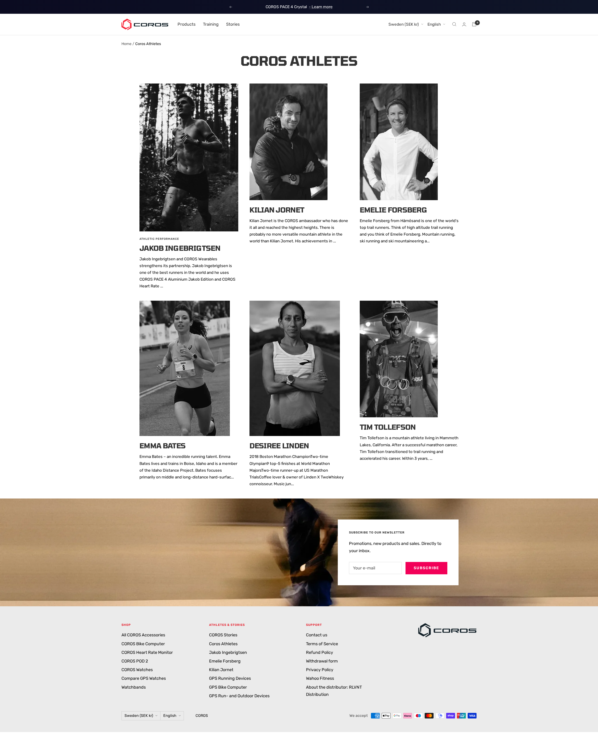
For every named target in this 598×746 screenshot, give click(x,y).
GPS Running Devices (230, 678)
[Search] (454, 24)
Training (211, 24)
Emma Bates (162, 445)
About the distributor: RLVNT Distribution (334, 691)
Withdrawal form (322, 661)
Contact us (316, 635)
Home (126, 44)
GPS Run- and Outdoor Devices (239, 695)
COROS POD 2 (134, 661)
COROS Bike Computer (143, 643)
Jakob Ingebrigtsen (179, 248)
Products (187, 24)
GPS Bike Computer (228, 687)
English (434, 24)
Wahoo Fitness (320, 678)
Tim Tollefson (388, 427)
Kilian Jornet (276, 210)
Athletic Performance (159, 239)
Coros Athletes (223, 643)
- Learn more (321, 6)
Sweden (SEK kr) (403, 24)
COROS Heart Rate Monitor (147, 652)
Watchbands (133, 687)
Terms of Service (322, 643)
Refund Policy (319, 652)
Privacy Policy (319, 669)
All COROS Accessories (143, 635)
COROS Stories (223, 635)
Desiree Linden (279, 445)
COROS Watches (137, 669)
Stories (233, 24)
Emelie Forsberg (393, 210)
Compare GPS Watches (143, 678)
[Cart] (474, 24)
